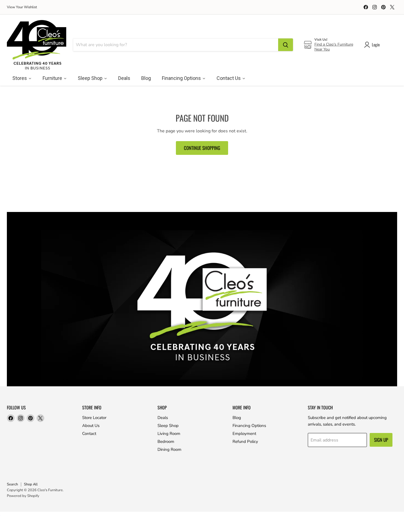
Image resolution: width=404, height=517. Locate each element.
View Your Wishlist (22, 7)
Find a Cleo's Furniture (333, 44)
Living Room (168, 433)
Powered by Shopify (23, 495)
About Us (90, 425)
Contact (89, 433)
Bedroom (165, 441)
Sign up (381, 439)
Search (12, 484)
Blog (237, 417)
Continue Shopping (202, 147)
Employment (244, 433)
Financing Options (249, 425)
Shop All (31, 484)
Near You (322, 49)
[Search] (285, 44)
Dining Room (169, 449)
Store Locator (94, 417)
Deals (162, 417)
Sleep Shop (168, 425)
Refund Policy (245, 441)
